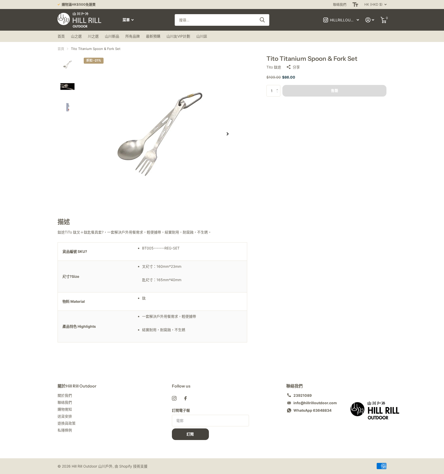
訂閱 (191, 434)
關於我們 (65, 395)
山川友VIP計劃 (178, 36)
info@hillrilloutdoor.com (315, 403)
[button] (227, 133)
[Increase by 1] (278, 86)
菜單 (127, 20)
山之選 (76, 36)
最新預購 (153, 36)
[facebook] (185, 398)
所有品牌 (132, 36)
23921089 (302, 395)
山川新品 (112, 36)
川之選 (93, 36)
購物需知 (65, 409)
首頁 (61, 36)
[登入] (369, 20)
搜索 (262, 20)
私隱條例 (65, 430)
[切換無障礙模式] (355, 4)
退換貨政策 (67, 423)
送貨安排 (65, 416)
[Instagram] (174, 398)
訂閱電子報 (181, 410)
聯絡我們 (339, 4)
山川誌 (201, 36)
